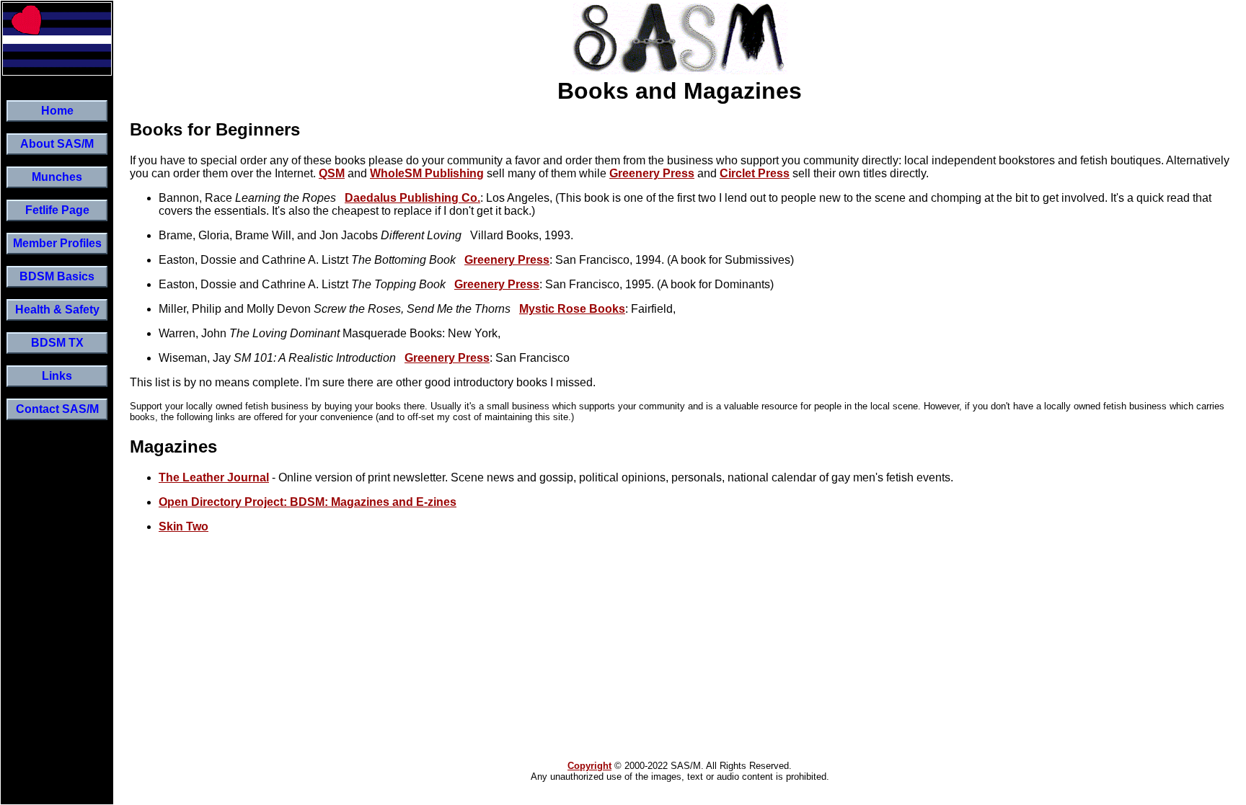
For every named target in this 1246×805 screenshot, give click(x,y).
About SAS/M (57, 144)
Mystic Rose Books (572, 309)
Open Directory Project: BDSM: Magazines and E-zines (307, 502)
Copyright (589, 765)
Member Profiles (57, 243)
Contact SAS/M (57, 409)
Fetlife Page (57, 210)
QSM (332, 173)
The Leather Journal (214, 477)
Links (57, 376)
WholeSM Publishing (427, 173)
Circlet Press (755, 173)
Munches (57, 177)
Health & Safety (57, 309)
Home (57, 110)
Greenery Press (651, 173)
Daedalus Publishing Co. (412, 198)
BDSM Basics (56, 276)
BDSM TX (57, 343)
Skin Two (183, 526)
